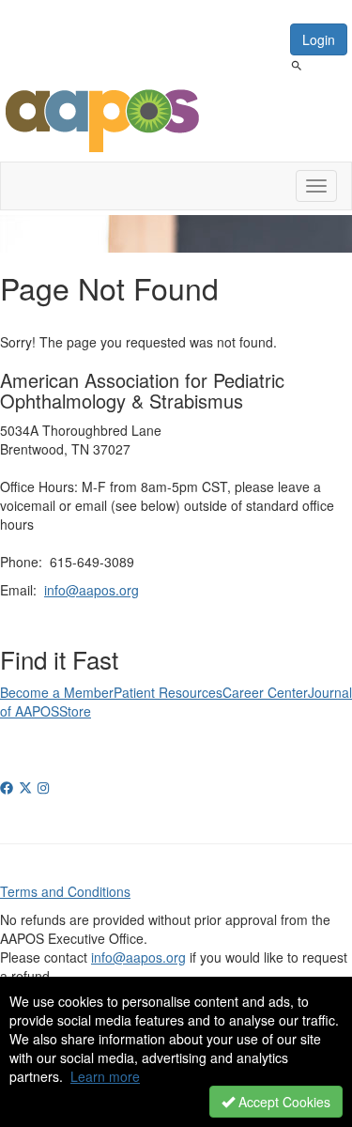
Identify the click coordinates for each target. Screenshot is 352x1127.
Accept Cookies (282, 1101)
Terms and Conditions (65, 891)
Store (75, 711)
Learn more (105, 1076)
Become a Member (57, 692)
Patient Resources (168, 692)
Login (318, 39)
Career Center (265, 692)
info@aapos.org (91, 589)
